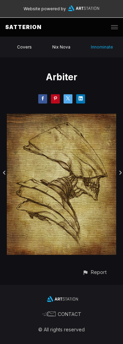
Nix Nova (61, 47)
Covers (24, 47)
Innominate (102, 47)
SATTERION (23, 27)
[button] (94, 272)
